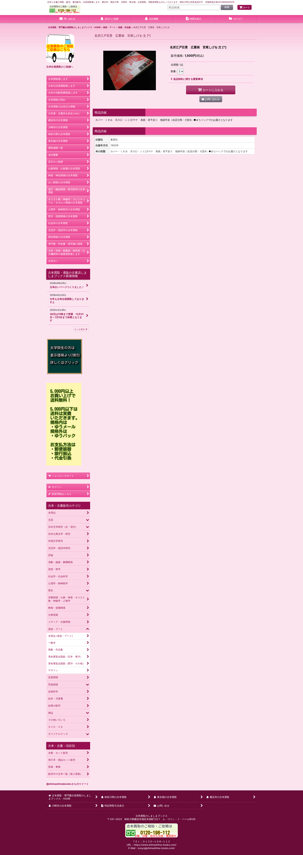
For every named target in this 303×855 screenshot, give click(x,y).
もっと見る (79, 329)
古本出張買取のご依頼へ (59, 66)
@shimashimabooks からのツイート (67, 783)
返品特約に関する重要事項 (188, 78)
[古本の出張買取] (60, 48)
